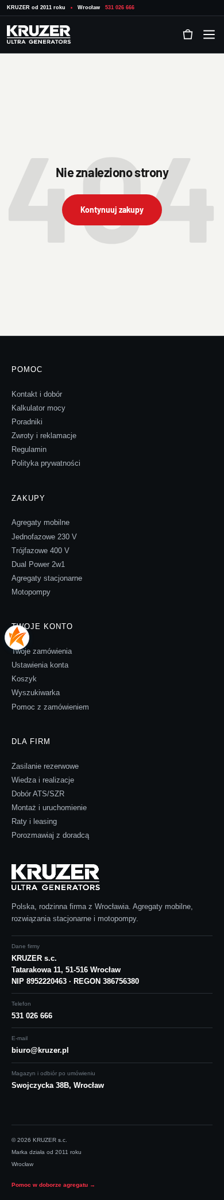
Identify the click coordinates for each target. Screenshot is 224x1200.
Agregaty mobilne (40, 522)
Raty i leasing (34, 821)
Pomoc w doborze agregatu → (53, 1185)
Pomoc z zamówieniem (50, 707)
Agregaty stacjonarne (46, 578)
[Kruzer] (41, 34)
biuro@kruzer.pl (40, 1050)
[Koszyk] (187, 34)
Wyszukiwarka (35, 692)
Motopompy (31, 592)
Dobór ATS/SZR (37, 793)
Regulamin (29, 449)
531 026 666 (119, 7)
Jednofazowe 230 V (44, 536)
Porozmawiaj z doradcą (50, 835)
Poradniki (27, 421)
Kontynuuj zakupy (112, 209)
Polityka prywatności (45, 463)
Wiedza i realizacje (42, 780)
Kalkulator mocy (38, 408)
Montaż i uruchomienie (49, 807)
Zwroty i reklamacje (43, 435)
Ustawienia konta (39, 665)
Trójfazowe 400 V (40, 550)
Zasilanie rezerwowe (45, 766)
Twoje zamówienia (41, 651)
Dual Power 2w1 (38, 564)
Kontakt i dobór (36, 394)
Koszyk (24, 678)
